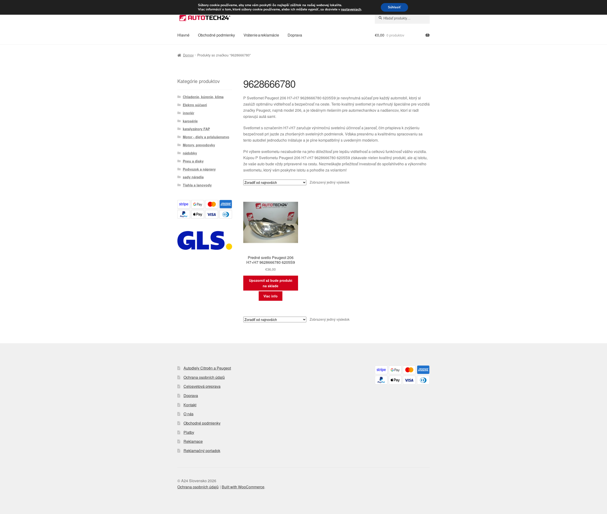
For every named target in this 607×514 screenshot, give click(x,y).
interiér (188, 113)
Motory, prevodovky (199, 145)
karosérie (190, 121)
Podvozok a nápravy (199, 169)
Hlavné (183, 35)
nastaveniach (351, 9)
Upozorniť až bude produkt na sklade (270, 283)
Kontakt (190, 404)
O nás (188, 414)
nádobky (190, 153)
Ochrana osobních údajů (204, 377)
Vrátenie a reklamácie (261, 35)
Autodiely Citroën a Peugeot (207, 368)
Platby (189, 432)
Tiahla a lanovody (197, 185)
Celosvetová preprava (202, 386)
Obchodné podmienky (216, 35)
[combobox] (402, 18)
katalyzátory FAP (196, 128)
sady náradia (193, 177)
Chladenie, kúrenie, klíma (203, 96)
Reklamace (193, 441)
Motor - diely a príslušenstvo (206, 136)
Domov (188, 55)
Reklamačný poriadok (202, 450)
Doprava (295, 35)
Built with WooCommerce (243, 487)
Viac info (270, 296)
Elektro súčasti (195, 104)
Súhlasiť (394, 7)
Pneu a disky (193, 161)
